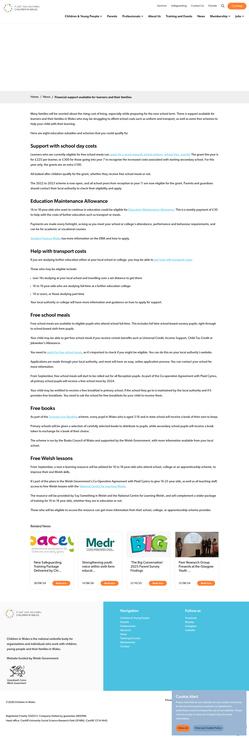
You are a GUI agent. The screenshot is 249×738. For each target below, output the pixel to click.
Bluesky (189, 622)
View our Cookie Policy (208, 728)
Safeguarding (179, 6)
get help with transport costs (173, 260)
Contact (125, 646)
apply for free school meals (64, 352)
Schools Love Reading (63, 417)
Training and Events (179, 16)
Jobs (238, 16)
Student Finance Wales (45, 238)
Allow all (183, 728)
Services (162, 6)
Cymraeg (237, 6)
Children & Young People (82, 16)
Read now (61, 583)
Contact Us (197, 6)
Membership (218, 16)
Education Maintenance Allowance (151, 210)
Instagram (191, 626)
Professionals (131, 16)
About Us (154, 16)
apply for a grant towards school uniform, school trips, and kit (150, 154)
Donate (212, 6)
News (201, 16)
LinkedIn (190, 630)
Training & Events (130, 638)
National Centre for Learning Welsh (102, 486)
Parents (112, 16)
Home (34, 97)
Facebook (191, 618)
